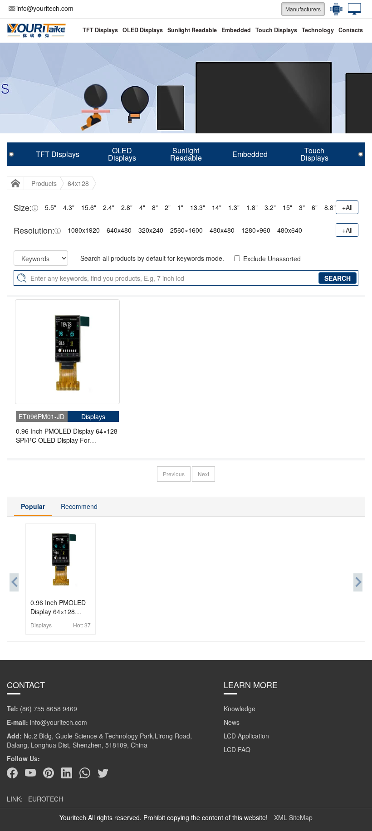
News (232, 722)
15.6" (88, 207)
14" (216, 207)
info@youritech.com (44, 8)
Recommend (79, 506)
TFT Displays (100, 30)
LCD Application (246, 735)
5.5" (50, 207)
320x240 (150, 230)
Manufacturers (303, 9)
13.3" (197, 207)
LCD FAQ (237, 749)
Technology (318, 30)
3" (302, 207)
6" (315, 207)
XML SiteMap (293, 817)
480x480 (222, 230)
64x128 (78, 183)
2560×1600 (186, 230)
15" (287, 207)
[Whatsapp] (84, 772)
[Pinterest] (48, 772)
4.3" (68, 207)
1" (180, 207)
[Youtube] (30, 772)
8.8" (330, 207)
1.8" (252, 207)
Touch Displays (276, 30)
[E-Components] (334, 9)
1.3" (234, 207)
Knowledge (239, 708)
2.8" (126, 207)
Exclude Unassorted (272, 258)
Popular (33, 506)
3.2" (270, 207)
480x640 (289, 230)
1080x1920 (84, 230)
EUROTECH (45, 798)
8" (155, 207)
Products (44, 183)
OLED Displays (142, 30)
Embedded (236, 30)
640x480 (119, 230)
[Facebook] (12, 772)
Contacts (350, 30)
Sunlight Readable (192, 30)
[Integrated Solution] (352, 9)
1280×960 (255, 230)
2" (168, 207)
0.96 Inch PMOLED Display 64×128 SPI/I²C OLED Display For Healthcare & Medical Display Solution (66, 435)
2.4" (108, 207)
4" (142, 207)
